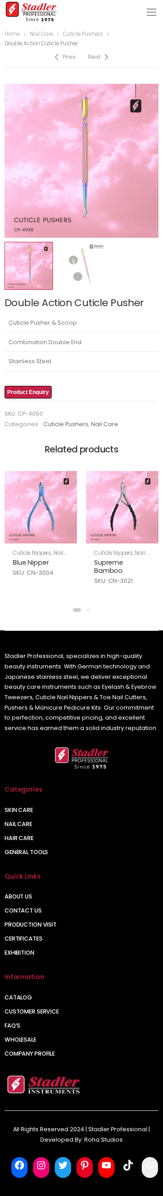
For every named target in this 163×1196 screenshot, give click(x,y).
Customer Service (32, 1011)
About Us (18, 896)
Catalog (18, 997)
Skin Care (19, 810)
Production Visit (31, 924)
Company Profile (30, 1053)
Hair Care (19, 838)
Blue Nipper (30, 562)
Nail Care (41, 34)
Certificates (24, 938)
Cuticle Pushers (83, 34)
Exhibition (19, 952)
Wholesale (20, 1039)
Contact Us (23, 910)
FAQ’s (12, 1025)
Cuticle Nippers (32, 553)
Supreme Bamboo (108, 566)
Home (12, 34)
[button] (77, 610)
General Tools (26, 852)
